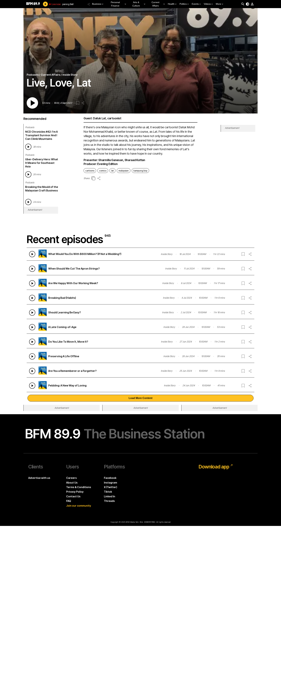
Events (195, 4)
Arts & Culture (136, 4)
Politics (183, 4)
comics (102, 170)
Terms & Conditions (78, 487)
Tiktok (108, 491)
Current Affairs (155, 4)
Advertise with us (39, 477)
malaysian (124, 170)
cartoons (89, 170)
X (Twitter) (110, 487)
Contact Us (73, 496)
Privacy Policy (75, 491)
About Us (72, 482)
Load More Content (140, 398)
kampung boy (140, 170)
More (218, 4)
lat (112, 170)
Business (96, 4)
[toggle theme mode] (247, 4)
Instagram (110, 482)
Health (171, 4)
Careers (71, 477)
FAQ (68, 501)
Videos (207, 4)
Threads (109, 501)
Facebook (110, 477)
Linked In (109, 496)
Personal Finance (115, 4)
